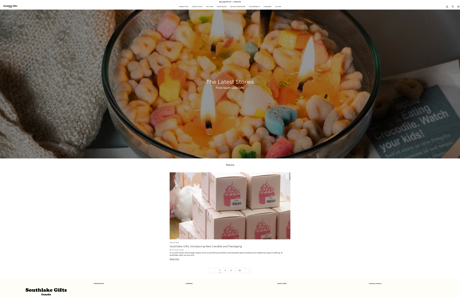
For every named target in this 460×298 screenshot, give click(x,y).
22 (240, 270)
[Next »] (248, 270)
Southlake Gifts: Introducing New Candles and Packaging (206, 246)
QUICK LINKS (282, 283)
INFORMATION (99, 283)
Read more (174, 259)
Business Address (375, 283)
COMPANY (189, 283)
